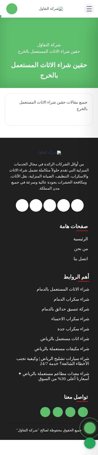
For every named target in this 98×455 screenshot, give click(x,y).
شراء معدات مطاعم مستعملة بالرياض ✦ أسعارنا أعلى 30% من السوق (53, 376)
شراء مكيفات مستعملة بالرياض (61, 348)
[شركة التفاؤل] (49, 152)
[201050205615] (70, 412)
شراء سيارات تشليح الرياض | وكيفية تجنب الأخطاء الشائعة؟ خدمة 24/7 (52, 361)
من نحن (81, 248)
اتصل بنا (81, 258)
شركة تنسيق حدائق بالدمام (65, 309)
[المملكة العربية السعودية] (58, 412)
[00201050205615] (45, 412)
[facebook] (77, 205)
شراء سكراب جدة (73, 329)
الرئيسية (80, 239)
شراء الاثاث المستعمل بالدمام (63, 289)
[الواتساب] (89, 443)
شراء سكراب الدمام (71, 299)
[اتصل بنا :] (89, 428)
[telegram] (49, 205)
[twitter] (63, 205)
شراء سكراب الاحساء (70, 318)
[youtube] (36, 205)
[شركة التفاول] (51, 9)
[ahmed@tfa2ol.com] (83, 412)
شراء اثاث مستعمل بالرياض (64, 338)
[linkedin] (22, 205)
